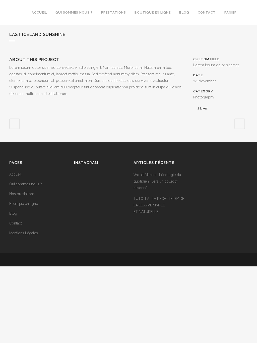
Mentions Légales (23, 233)
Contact (15, 223)
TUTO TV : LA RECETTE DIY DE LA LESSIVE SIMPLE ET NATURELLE (159, 205)
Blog (13, 213)
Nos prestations (22, 194)
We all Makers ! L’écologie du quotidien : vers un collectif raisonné (157, 181)
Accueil (15, 174)
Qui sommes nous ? (25, 184)
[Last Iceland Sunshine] (9, 53)
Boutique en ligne (23, 204)
